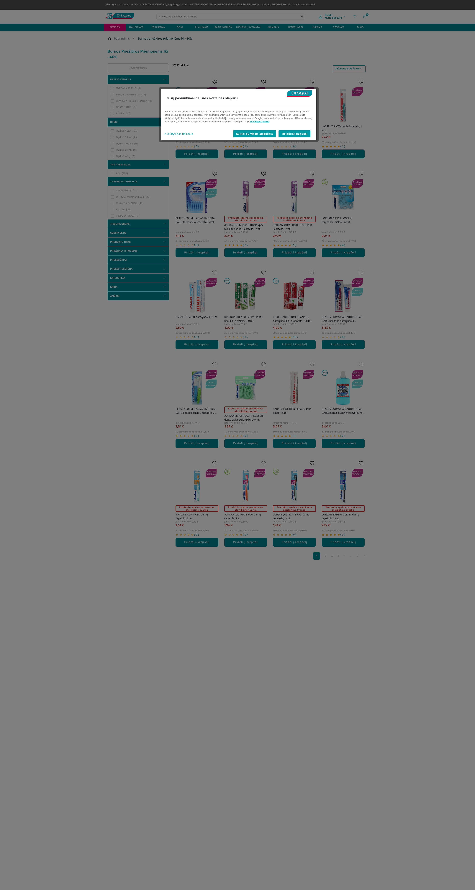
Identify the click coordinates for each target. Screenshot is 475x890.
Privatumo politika (259, 121)
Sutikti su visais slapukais (254, 134)
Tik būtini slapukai (294, 134)
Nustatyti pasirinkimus (179, 134)
